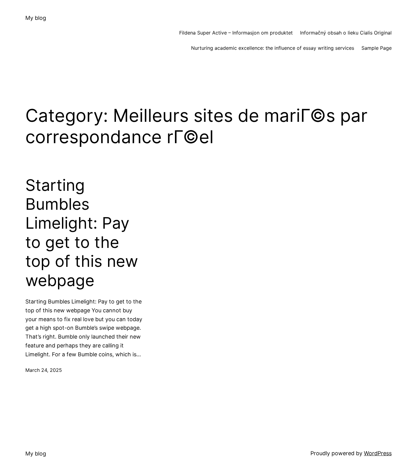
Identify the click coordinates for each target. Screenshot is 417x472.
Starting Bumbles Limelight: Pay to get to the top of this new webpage (81, 233)
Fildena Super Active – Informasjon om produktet (236, 33)
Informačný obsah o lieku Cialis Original (346, 33)
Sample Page (376, 48)
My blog (35, 18)
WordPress (378, 453)
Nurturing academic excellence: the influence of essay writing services (272, 48)
